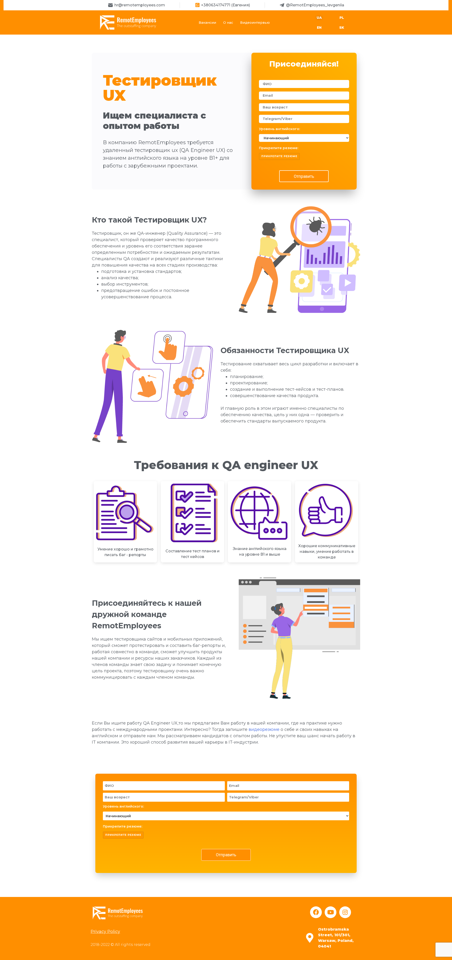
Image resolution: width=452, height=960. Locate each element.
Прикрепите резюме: (278, 148)
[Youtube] (330, 912)
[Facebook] (316, 912)
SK (341, 27)
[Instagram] (345, 912)
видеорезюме (264, 729)
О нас (228, 22)
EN (319, 27)
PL (341, 18)
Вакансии (207, 22)
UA (319, 18)
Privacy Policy (105, 931)
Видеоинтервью (255, 22)
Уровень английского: (279, 129)
